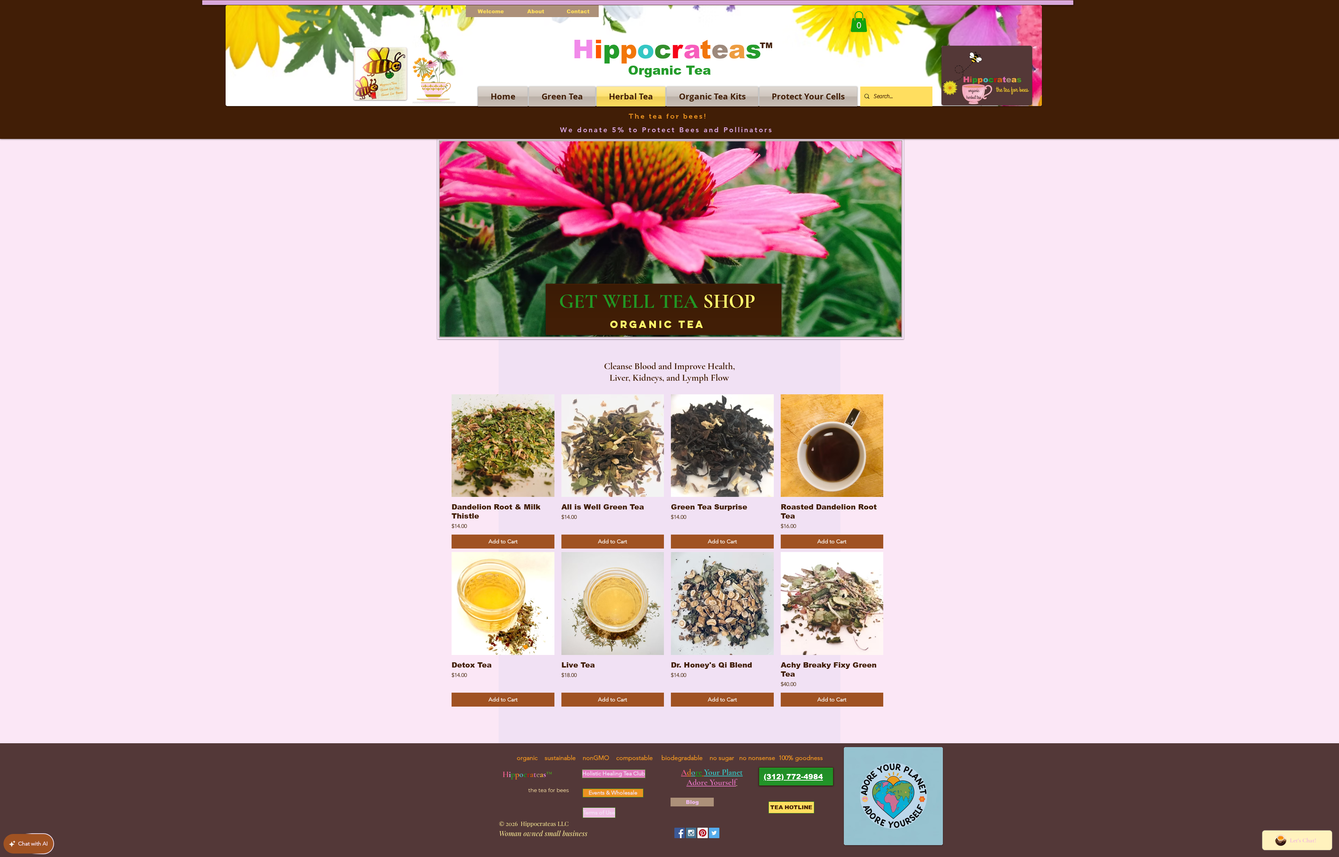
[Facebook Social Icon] (679, 833)
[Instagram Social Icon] (691, 833)
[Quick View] (503, 445)
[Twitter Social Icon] (714, 833)
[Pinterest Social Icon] (702, 833)
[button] (859, 21)
